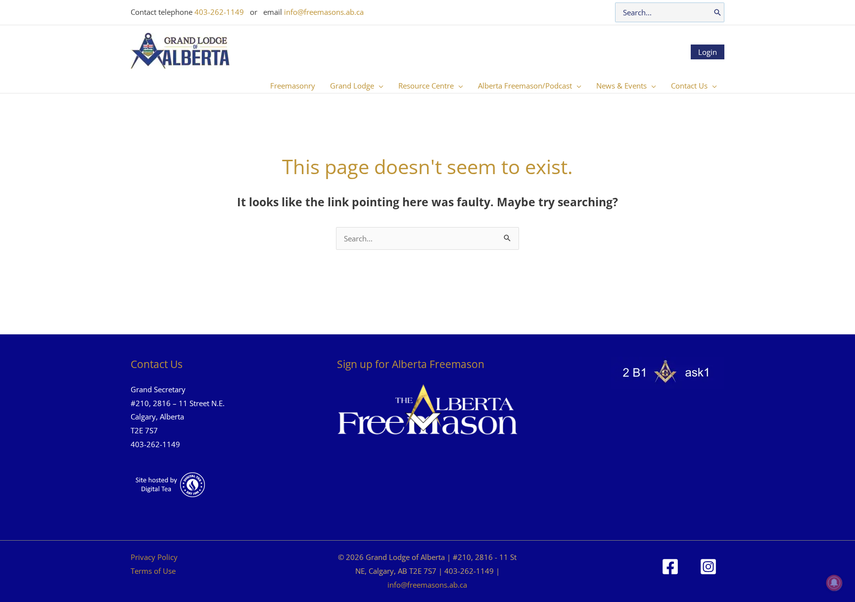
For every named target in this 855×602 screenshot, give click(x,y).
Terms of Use (153, 571)
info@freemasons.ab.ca (324, 12)
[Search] (717, 12)
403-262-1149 (219, 12)
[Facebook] (670, 567)
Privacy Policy (154, 557)
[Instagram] (708, 567)
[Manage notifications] (834, 583)
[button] (378, 85)
